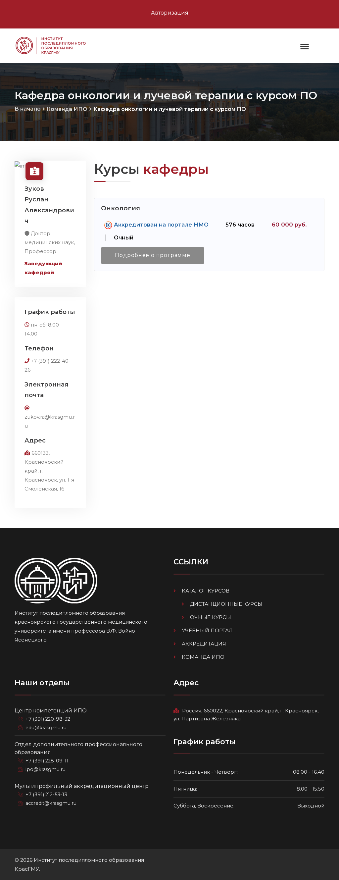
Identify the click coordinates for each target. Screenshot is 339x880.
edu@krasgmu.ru (46, 728)
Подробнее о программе (152, 255)
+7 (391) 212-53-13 (46, 795)
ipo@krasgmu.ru (45, 769)
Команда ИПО (67, 109)
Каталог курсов (205, 591)
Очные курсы (210, 617)
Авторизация (169, 13)
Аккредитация (204, 644)
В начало (28, 109)
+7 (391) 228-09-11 (47, 761)
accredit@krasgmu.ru (50, 803)
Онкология (120, 208)
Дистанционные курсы (226, 604)
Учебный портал (207, 630)
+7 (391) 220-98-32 (47, 719)
